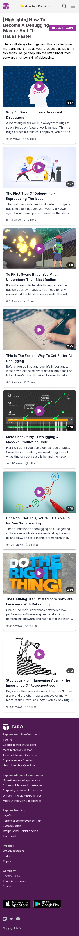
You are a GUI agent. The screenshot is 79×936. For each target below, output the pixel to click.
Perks (6, 856)
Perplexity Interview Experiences (23, 790)
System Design (12, 825)
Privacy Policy (11, 875)
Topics (7, 861)
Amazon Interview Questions (20, 755)
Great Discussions (13, 850)
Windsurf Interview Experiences (22, 795)
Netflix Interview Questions (19, 765)
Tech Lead (9, 836)
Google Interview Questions (20, 744)
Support (8, 886)
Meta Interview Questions (18, 749)
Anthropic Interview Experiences (22, 785)
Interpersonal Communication (20, 831)
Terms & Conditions (14, 881)
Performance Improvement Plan (22, 820)
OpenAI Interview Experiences (21, 780)
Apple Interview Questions (19, 760)
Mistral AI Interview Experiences (22, 800)
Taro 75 (7, 739)
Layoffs (7, 815)
